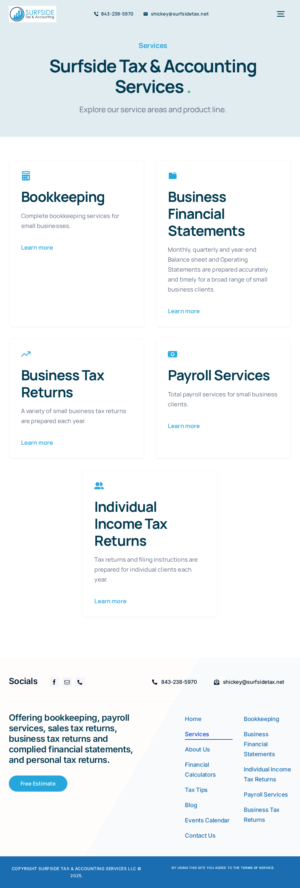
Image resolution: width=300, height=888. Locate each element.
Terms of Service (257, 868)
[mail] (67, 682)
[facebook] (54, 682)
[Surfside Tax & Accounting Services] (32, 9)
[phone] (80, 682)
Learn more (37, 247)
